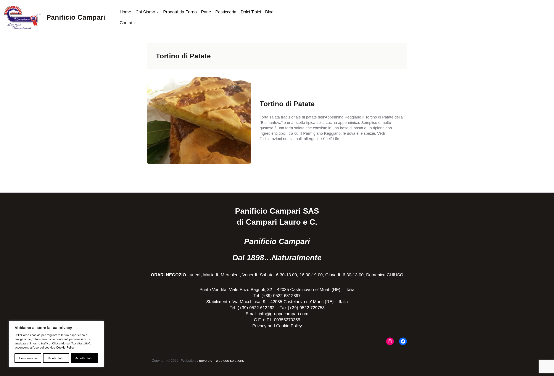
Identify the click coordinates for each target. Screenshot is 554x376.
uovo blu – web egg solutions (221, 360)
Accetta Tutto (84, 358)
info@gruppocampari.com (283, 313)
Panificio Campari (75, 17)
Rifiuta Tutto (56, 358)
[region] (56, 344)
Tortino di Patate (287, 104)
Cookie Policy (65, 347)
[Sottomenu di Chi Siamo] (157, 12)
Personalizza (28, 358)
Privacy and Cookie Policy (277, 325)
